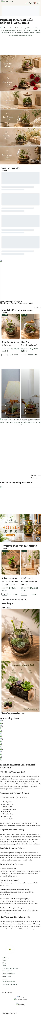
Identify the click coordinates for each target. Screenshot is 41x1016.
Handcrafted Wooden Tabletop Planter (29, 581)
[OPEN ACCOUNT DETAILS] (38, 3)
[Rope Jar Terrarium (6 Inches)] (10, 326)
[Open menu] (27, 3)
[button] (13, 355)
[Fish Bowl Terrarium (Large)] (30, 326)
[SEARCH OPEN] (30, 3)
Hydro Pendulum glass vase (12, 713)
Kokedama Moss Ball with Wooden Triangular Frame (9, 581)
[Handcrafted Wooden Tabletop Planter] (30, 562)
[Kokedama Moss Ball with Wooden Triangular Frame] (10, 562)
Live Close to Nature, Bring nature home (16, 303)
